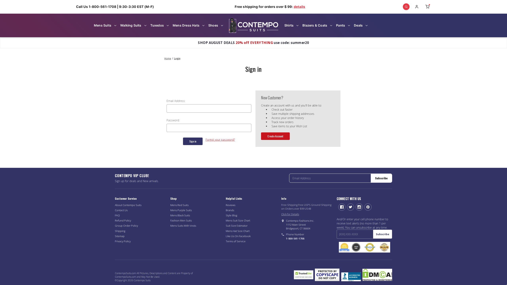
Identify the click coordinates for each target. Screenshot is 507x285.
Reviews (230, 205)
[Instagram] (359, 207)
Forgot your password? (220, 140)
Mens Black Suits (180, 215)
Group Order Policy (126, 225)
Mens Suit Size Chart (238, 220)
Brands (230, 210)
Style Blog (231, 215)
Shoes (213, 25)
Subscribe (381, 178)
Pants (340, 25)
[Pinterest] (368, 207)
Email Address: (176, 101)
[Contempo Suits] (253, 25)
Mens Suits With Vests (183, 225)
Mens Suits (102, 25)
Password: (173, 120)
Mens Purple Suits (181, 210)
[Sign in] (416, 6)
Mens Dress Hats (186, 25)
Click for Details (290, 214)
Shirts (289, 25)
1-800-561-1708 (295, 238)
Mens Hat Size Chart (238, 231)
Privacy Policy (123, 241)
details (299, 7)
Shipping (120, 231)
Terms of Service (236, 241)
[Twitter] (350, 207)
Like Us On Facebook (238, 236)
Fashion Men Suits (181, 220)
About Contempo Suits (128, 205)
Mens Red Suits (179, 205)
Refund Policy (123, 220)
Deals (358, 25)
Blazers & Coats (314, 25)
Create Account (275, 136)
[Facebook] (341, 207)
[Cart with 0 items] (427, 6)
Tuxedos (157, 25)
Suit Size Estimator (237, 225)
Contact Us (121, 210)
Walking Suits (130, 25)
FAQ (117, 215)
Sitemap (120, 236)
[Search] (406, 6)
